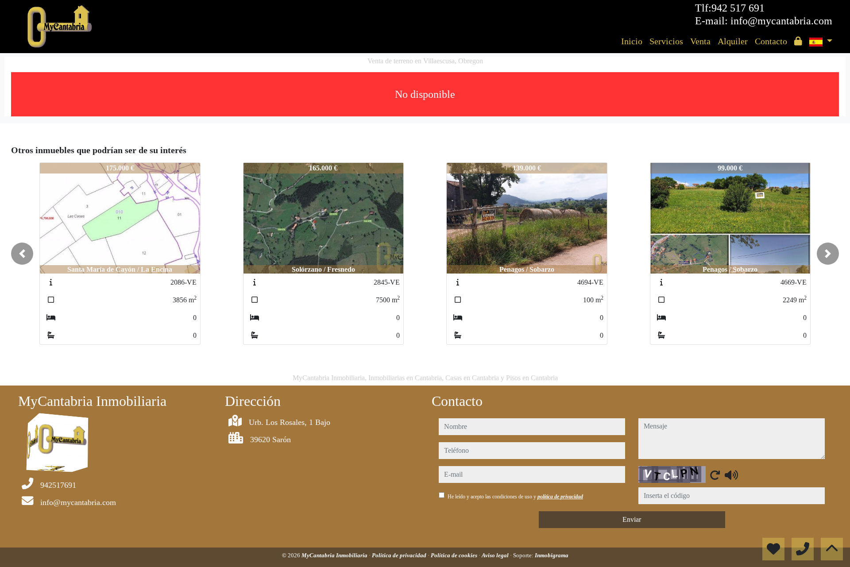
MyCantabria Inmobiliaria (335, 555)
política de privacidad (560, 497)
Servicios (666, 41)
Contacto (771, 41)
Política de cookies (455, 555)
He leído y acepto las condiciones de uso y (515, 497)
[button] (22, 254)
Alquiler (733, 41)
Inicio (631, 41)
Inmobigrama (551, 555)
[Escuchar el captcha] (731, 475)
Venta (700, 41)
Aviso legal (496, 555)
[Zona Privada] (798, 41)
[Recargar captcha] (715, 475)
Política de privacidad (400, 555)
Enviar (631, 519)
